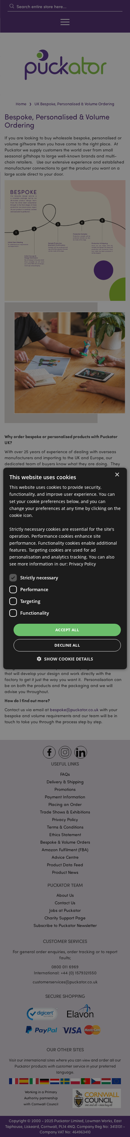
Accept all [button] (67, 629)
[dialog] (65, 568)
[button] (65, 659)
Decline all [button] (67, 645)
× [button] (117, 475)
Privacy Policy (82, 564)
